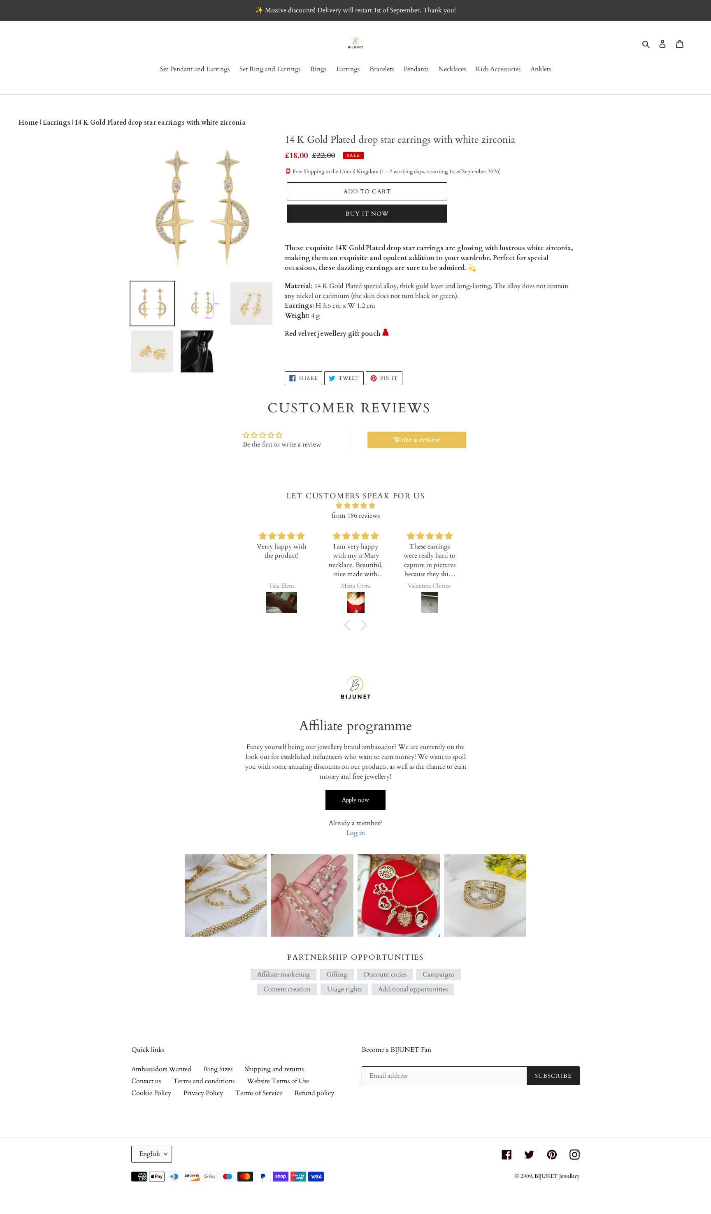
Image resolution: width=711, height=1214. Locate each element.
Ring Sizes (218, 1069)
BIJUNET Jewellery (557, 1176)
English (149, 1153)
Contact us (146, 1081)
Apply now (355, 800)
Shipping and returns (274, 1069)
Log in (355, 832)
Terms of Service (258, 1093)
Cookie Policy (151, 1093)
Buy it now (367, 214)
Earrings (57, 122)
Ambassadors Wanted (161, 1069)
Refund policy (314, 1093)
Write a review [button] (416, 439)
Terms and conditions (204, 1081)
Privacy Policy (203, 1093)
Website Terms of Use (278, 1081)
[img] (355, 505)
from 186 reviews (356, 515)
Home (29, 122)
